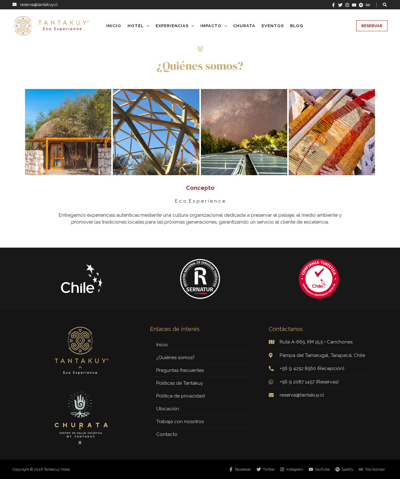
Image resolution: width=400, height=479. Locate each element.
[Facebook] (333, 5)
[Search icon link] (385, 5)
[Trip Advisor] (368, 5)
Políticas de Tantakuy (179, 383)
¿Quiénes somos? (175, 357)
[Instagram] (347, 5)
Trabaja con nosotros (180, 421)
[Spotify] (361, 5)
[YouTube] (354, 5)
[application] (146, 26)
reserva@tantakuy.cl (39, 4)
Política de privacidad (180, 396)
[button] (372, 25)
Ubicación (167, 409)
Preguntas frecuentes (180, 370)
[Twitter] (340, 5)
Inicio (162, 345)
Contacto (167, 434)
